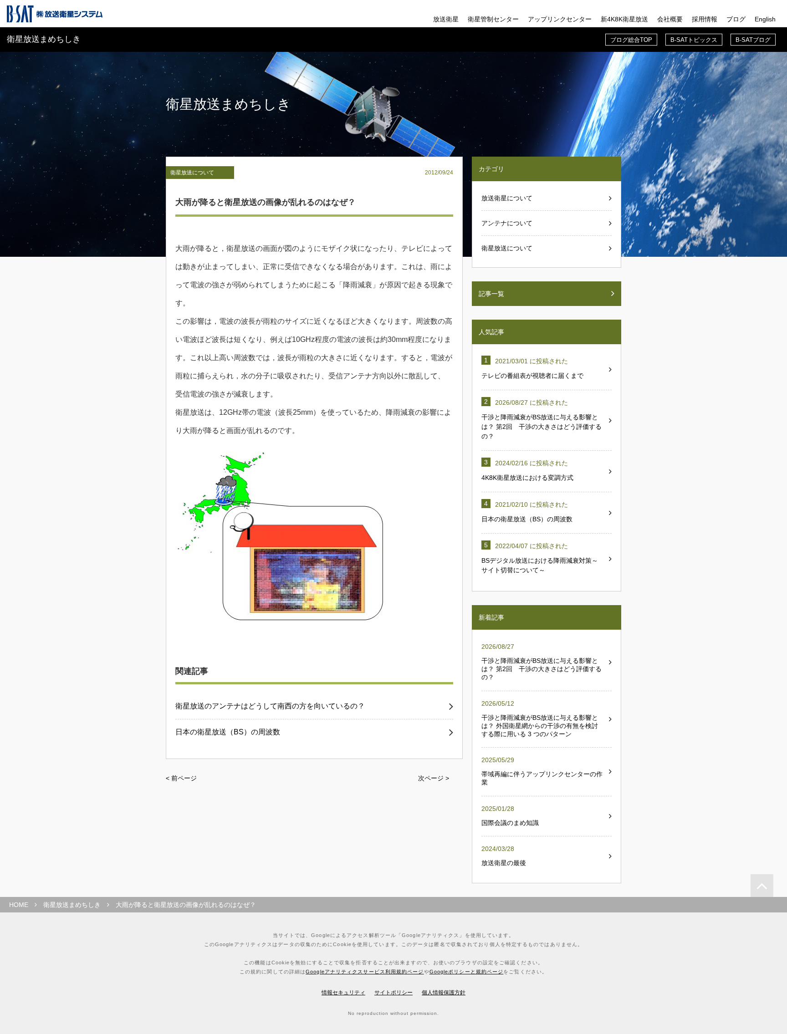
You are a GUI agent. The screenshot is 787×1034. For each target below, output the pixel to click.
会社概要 (670, 19)
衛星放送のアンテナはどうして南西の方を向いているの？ (270, 706)
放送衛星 (446, 19)
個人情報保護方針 (443, 992)
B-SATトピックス (693, 39)
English (765, 19)
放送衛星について (506, 198)
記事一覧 (491, 293)
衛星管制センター (493, 19)
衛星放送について (192, 172)
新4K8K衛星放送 (624, 19)
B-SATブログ (753, 39)
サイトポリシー (393, 992)
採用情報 (704, 19)
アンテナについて (506, 223)
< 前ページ (181, 778)
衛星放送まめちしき (72, 905)
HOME (18, 905)
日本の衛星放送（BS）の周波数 (227, 732)
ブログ (736, 19)
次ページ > (433, 778)
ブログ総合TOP (631, 39)
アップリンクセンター (560, 19)
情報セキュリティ (343, 992)
